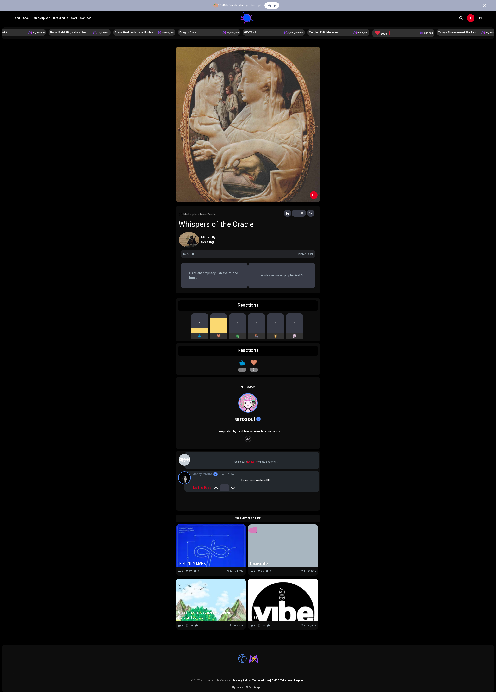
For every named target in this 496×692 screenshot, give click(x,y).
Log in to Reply (202, 487)
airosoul (245, 419)
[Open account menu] (480, 18)
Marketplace (42, 18)
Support (258, 687)
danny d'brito (202, 474)
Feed (16, 18)
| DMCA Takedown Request (287, 680)
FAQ (248, 687)
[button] (470, 18)
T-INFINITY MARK (192, 563)
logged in (252, 461)
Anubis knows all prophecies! (281, 275)
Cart (74, 18)
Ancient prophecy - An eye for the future (213, 275)
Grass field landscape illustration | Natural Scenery (205, 615)
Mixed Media (208, 214)
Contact (85, 18)
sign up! (272, 5)
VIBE (253, 617)
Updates (237, 687)
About (27, 18)
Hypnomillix (259, 563)
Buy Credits (60, 18)
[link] (310, 213)
